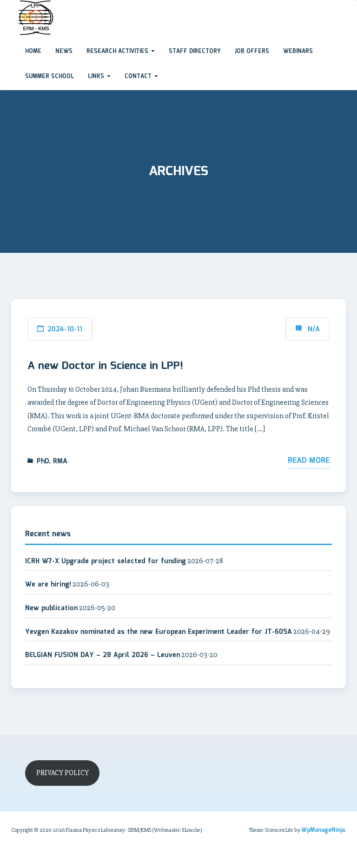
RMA (60, 461)
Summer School (49, 76)
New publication (51, 608)
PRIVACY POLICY (62, 772)
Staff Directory (195, 51)
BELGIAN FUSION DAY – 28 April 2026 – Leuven (102, 655)
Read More (309, 461)
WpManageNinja (323, 830)
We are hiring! (48, 584)
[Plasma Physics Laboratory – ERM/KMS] (11, 9)
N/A (314, 329)
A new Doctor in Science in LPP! (105, 366)
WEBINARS (298, 51)
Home (33, 51)
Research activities (118, 51)
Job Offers (252, 51)
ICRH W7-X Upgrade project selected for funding (105, 561)
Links (97, 76)
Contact (139, 76)
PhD (43, 461)
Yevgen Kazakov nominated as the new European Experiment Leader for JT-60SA (158, 632)
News (64, 51)
